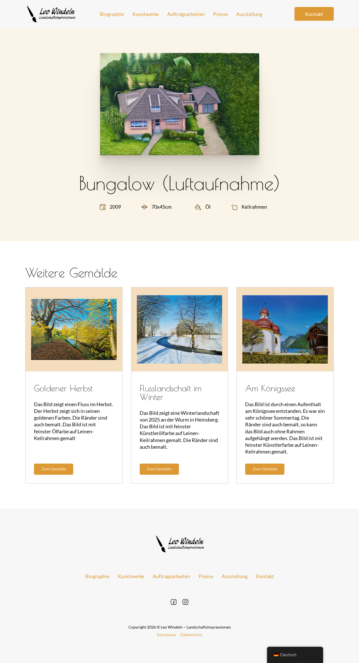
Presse (220, 14)
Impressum (166, 634)
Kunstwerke (145, 14)
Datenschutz (191, 634)
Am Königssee (270, 388)
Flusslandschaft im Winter (170, 392)
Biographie (112, 14)
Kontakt (314, 14)
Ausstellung (249, 14)
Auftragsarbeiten (186, 14)
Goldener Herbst (63, 388)
